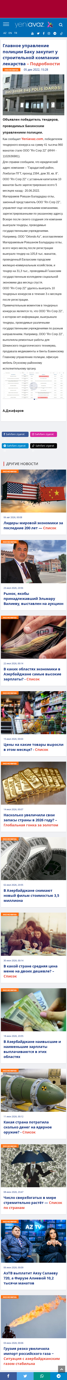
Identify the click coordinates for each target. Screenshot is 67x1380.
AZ (4, 33)
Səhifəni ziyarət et (14, 436)
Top (61, 1369)
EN (10, 33)
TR (15, 33)
